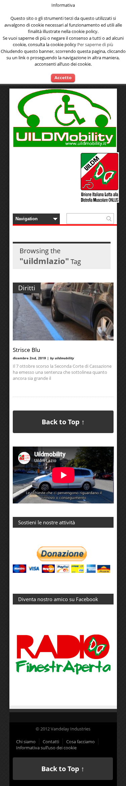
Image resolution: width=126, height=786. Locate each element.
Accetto (63, 77)
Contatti (51, 742)
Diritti (26, 288)
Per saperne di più (95, 44)
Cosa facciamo (80, 742)
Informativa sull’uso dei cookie (46, 748)
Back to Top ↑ (63, 421)
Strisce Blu (26, 350)
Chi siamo (26, 742)
